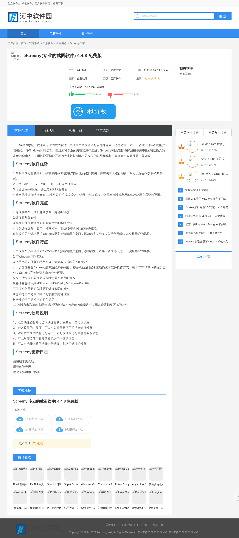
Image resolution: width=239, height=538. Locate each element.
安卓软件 (87, 33)
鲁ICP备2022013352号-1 (183, 532)
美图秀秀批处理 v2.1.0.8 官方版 (204, 232)
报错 (40, 443)
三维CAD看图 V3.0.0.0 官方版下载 (205, 198)
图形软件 (48, 43)
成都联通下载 (34, 429)
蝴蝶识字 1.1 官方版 (197, 190)
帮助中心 (158, 524)
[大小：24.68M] (93, 111)
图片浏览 (61, 43)
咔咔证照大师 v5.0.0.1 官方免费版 (205, 215)
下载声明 (126, 524)
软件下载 (34, 43)
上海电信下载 (34, 418)
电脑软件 (55, 33)
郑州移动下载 (74, 429)
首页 (24, 33)
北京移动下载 (74, 418)
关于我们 (111, 524)
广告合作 (142, 524)
